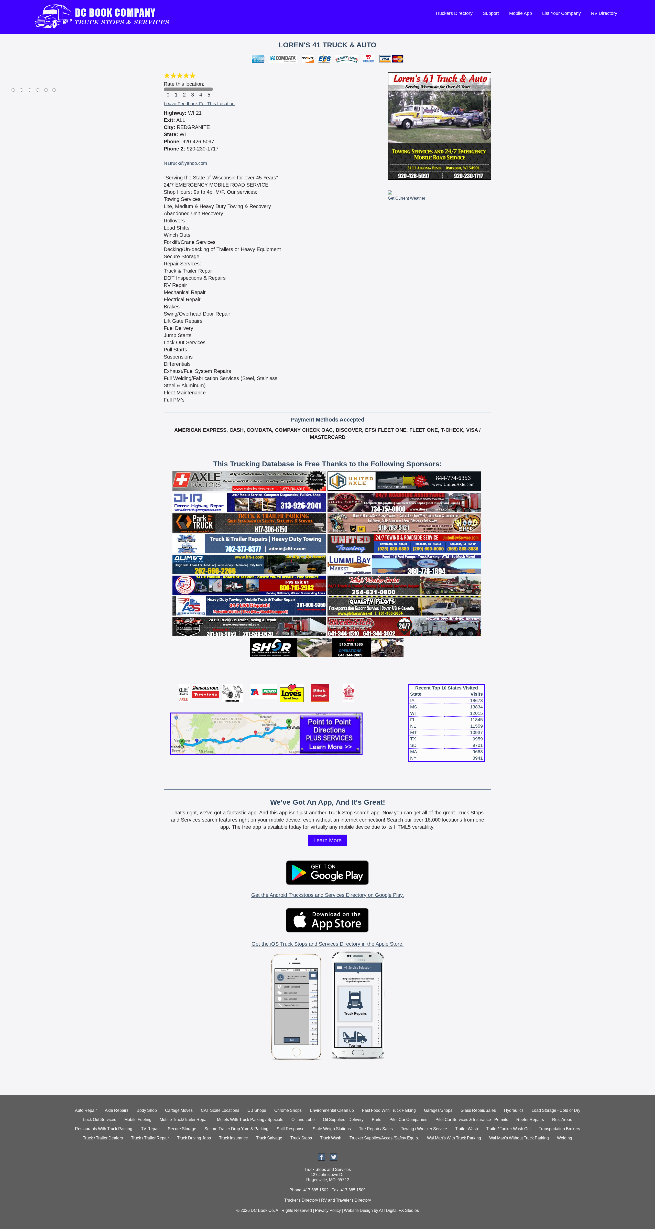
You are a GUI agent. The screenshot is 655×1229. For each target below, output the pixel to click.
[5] (209, 89)
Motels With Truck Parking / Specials (250, 1119)
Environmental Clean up (332, 1110)
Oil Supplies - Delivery (343, 1119)
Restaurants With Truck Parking (103, 1129)
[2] (184, 89)
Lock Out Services (99, 1119)
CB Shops (256, 1110)
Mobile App (520, 13)
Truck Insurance (233, 1138)
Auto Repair (86, 1110)
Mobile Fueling (137, 1119)
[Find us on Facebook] (321, 1159)
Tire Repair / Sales (376, 1129)
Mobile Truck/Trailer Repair (184, 1119)
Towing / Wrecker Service (424, 1129)
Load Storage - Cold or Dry (556, 1110)
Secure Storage (182, 1129)
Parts (376, 1119)
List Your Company (561, 13)
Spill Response (290, 1129)
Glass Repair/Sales (478, 1110)
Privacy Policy (328, 1210)
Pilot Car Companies (408, 1119)
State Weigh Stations (332, 1129)
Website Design (358, 1210)
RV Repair (150, 1129)
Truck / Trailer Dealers (103, 1138)
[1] (176, 89)
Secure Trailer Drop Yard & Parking (236, 1129)
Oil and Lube (303, 1119)
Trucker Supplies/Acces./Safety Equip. (384, 1138)
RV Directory (604, 13)
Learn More (327, 840)
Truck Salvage (269, 1138)
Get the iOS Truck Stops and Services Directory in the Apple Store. (328, 944)
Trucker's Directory (301, 1200)
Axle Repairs (116, 1110)
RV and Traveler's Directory (346, 1200)
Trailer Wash (466, 1129)
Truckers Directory (454, 13)
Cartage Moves (179, 1110)
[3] (192, 89)
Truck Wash (330, 1138)
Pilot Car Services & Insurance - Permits (471, 1119)
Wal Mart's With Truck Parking (454, 1138)
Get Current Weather (406, 198)
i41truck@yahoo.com (185, 163)
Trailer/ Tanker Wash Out (508, 1129)
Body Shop (147, 1110)
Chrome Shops (288, 1110)
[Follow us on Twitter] (333, 1159)
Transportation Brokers (559, 1129)
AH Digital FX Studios (399, 1210)
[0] (168, 89)
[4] (200, 89)
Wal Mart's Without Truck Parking (519, 1138)
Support (491, 13)
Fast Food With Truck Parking (389, 1110)
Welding (564, 1138)
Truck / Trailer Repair (150, 1138)
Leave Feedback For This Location (199, 103)
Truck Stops (301, 1138)
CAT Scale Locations (220, 1110)
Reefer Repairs (530, 1119)
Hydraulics (513, 1110)
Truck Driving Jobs (194, 1138)
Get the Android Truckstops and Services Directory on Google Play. (327, 895)
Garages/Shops (438, 1110)
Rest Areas (562, 1119)
